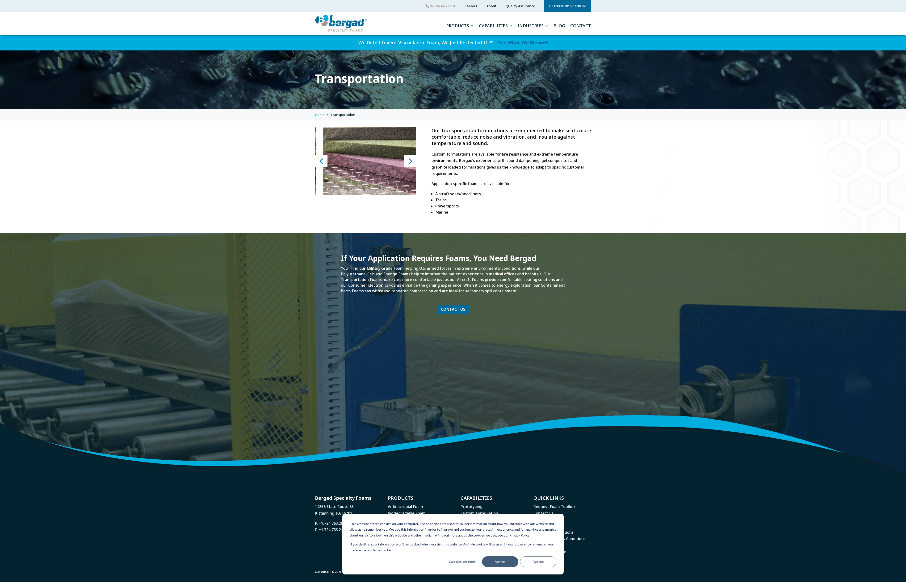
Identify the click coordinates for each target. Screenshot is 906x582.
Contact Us (453, 309)
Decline (538, 562)
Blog (559, 26)
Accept (500, 562)
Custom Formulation (479, 513)
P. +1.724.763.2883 (331, 523)
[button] (321, 161)
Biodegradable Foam (407, 513)
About (491, 6)
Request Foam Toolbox (554, 506)
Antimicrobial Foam (405, 506)
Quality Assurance (520, 6)
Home (319, 114)
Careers (471, 6)
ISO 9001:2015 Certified (567, 6)
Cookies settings (462, 562)
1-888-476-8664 (442, 6)
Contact (580, 26)
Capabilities (493, 26)
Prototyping (471, 506)
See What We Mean (520, 42)
